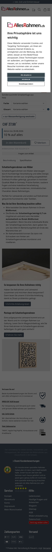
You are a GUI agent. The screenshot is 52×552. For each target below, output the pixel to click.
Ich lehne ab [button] (26, 79)
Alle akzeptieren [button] (26, 75)
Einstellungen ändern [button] (26, 84)
